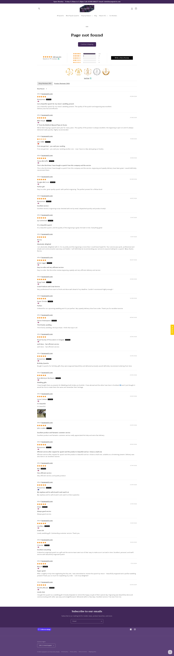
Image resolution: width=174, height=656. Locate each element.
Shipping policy (92, 651)
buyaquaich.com (47, 94)
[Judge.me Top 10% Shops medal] (106, 71)
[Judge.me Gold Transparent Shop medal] (69, 71)
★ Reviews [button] (172, 329)
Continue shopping (87, 44)
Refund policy (64, 651)
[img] (52, 57)
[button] (39, 9)
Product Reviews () (62, 83)
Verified (86, 78)
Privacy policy (73, 651)
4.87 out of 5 (57, 57)
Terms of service (83, 651)
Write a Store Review (122, 58)
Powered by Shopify (55, 651)
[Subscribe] (101, 621)
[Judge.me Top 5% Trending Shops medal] (97, 71)
